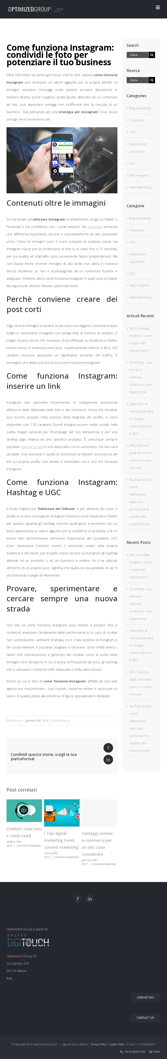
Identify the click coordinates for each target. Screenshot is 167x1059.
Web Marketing (61, 720)
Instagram (95, 226)
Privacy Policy (98, 1044)
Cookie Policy (116, 1044)
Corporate (136, 120)
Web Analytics (139, 175)
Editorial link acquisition (138, 148)
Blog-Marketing (140, 108)
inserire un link (32, 446)
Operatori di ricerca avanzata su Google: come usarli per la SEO (141, 419)
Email (156, 1052)
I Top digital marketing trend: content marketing (61, 840)
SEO (132, 163)
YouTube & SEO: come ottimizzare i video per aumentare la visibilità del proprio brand (141, 501)
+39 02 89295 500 (134, 1052)
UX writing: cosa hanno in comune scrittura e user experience (140, 377)
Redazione (16, 720)
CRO (132, 132)
